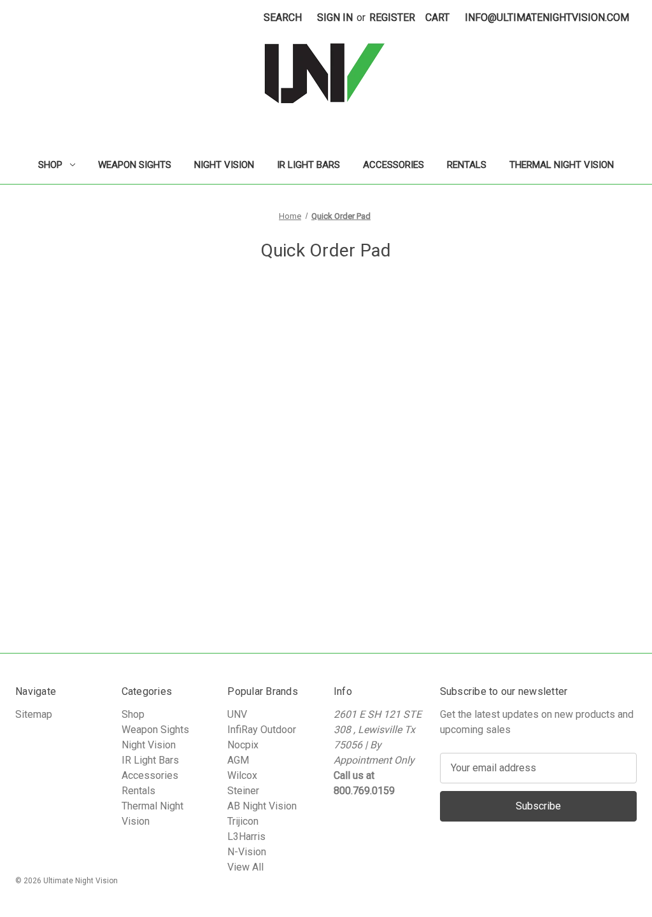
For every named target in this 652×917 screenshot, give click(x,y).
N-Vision (246, 852)
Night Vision (224, 165)
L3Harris (246, 836)
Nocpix (243, 745)
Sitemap (33, 714)
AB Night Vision (262, 806)
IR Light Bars (308, 165)
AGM (238, 760)
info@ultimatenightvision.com (547, 17)
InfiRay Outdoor (261, 730)
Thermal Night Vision (561, 165)
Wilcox (242, 775)
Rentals (466, 165)
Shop (50, 165)
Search (283, 17)
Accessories (393, 165)
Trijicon (243, 821)
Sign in (335, 17)
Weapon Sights (134, 165)
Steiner (243, 791)
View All (245, 867)
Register (392, 17)
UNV (237, 714)
